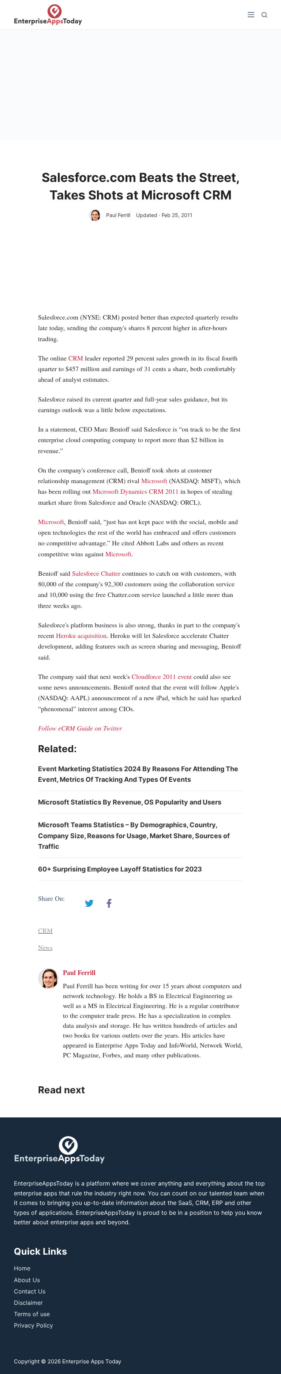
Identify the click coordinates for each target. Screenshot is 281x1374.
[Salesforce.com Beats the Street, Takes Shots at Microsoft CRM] (89, 903)
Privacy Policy (33, 1325)
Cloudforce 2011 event (162, 676)
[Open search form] (264, 15)
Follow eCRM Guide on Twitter (80, 728)
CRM (75, 358)
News (45, 947)
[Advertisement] (140, 84)
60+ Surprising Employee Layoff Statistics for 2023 (120, 869)
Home (22, 1268)
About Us (27, 1280)
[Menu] (251, 14)
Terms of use (32, 1314)
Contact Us (29, 1291)
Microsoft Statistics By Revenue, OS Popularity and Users (129, 802)
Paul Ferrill (118, 215)
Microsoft (154, 480)
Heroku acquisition (81, 635)
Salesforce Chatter (96, 573)
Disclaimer (28, 1302)
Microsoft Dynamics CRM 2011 (136, 491)
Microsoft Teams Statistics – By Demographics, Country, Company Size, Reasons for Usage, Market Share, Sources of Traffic (134, 835)
